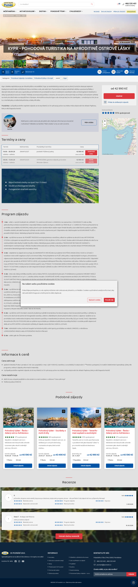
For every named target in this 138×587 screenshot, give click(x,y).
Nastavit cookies (94, 300)
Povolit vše (109, 300)
